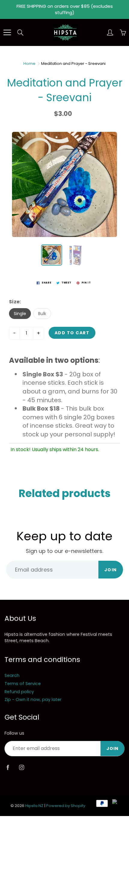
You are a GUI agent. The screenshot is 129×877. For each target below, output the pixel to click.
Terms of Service (22, 684)
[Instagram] (21, 767)
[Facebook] (7, 767)
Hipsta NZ (34, 806)
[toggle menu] (7, 32)
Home (29, 63)
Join (110, 570)
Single (20, 314)
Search (12, 675)
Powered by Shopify (65, 806)
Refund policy (19, 692)
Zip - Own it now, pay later (33, 699)
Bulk (42, 314)
